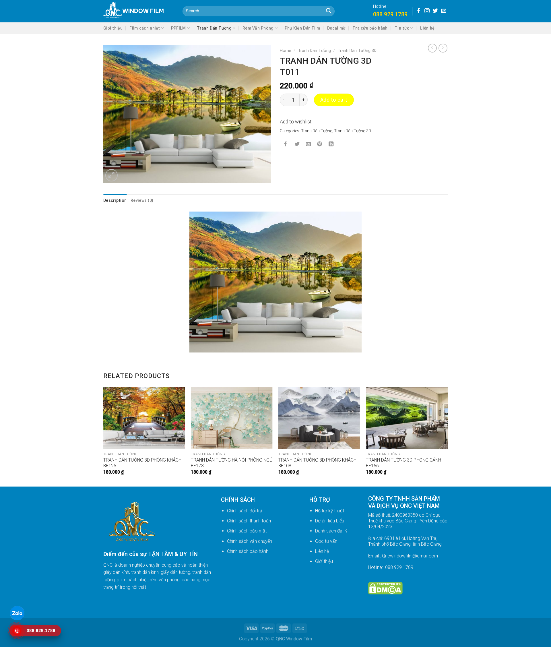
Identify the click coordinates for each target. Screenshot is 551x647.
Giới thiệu (113, 28)
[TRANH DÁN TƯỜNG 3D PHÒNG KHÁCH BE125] (144, 418)
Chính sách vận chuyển (249, 541)
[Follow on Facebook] (418, 11)
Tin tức (402, 28)
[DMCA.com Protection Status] (385, 588)
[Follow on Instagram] (427, 11)
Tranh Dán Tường (214, 28)
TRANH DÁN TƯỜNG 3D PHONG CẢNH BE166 (403, 463)
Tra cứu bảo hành (370, 28)
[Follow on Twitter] (435, 11)
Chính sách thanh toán (249, 521)
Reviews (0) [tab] (142, 200)
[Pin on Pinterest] (320, 145)
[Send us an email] (443, 11)
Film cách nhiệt (144, 28)
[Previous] (103, 436)
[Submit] (328, 11)
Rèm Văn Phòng (258, 28)
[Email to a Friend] (308, 145)
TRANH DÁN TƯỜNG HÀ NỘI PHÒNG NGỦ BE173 (231, 463)
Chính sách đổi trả (244, 511)
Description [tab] (115, 200)
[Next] (447, 436)
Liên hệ (427, 28)
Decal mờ (336, 28)
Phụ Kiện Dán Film (302, 28)
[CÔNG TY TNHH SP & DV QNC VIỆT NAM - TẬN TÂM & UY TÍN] (138, 11)
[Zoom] (111, 175)
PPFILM (178, 28)
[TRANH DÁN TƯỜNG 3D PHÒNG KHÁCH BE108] (319, 418)
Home (285, 50)
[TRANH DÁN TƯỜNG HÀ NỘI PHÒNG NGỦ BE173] (232, 418)
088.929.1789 (390, 14)
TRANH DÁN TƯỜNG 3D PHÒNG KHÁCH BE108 (317, 463)
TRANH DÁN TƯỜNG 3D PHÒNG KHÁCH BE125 (142, 463)
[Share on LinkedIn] (331, 145)
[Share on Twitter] (297, 145)
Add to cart (334, 100)
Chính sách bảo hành (247, 551)
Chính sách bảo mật (247, 531)
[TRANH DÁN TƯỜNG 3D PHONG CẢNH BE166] (407, 418)
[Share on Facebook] (285, 145)
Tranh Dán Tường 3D (357, 50)
